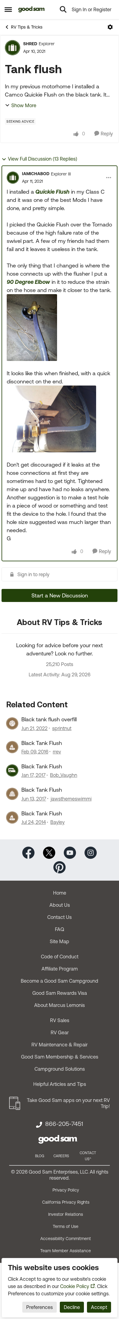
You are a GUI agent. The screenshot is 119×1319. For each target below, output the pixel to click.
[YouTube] (70, 852)
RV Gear (60, 1032)
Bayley (57, 822)
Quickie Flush (52, 192)
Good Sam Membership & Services (59, 1056)
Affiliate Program (59, 968)
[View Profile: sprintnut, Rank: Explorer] (12, 723)
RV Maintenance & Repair (59, 1044)
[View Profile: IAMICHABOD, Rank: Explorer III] (13, 178)
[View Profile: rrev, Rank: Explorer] (12, 747)
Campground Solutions (59, 1069)
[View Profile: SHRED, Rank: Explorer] (12, 47)
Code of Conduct (59, 956)
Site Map (59, 941)
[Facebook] (28, 852)
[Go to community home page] (31, 9)
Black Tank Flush (41, 743)
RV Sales (59, 1020)
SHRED (30, 43)
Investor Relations (65, 1214)
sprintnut (61, 728)
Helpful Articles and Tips (59, 1084)
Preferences (39, 1307)
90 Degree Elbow (28, 282)
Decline (72, 1307)
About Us (59, 905)
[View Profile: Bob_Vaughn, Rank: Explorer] (12, 770)
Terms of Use (65, 1226)
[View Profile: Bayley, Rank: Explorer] (12, 817)
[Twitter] (49, 852)
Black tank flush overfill (49, 719)
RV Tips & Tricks (26, 27)
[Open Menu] (110, 27)
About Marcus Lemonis (59, 1005)
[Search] (63, 9)
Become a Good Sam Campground (59, 981)
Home (59, 893)
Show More (23, 105)
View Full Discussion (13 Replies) (42, 158)
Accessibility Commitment (65, 1238)
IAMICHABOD (35, 173)
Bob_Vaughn (63, 775)
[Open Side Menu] (8, 9)
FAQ (59, 929)
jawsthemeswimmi (71, 798)
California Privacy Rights (65, 1202)
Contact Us (59, 917)
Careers (61, 1156)
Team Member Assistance (65, 1250)
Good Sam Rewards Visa (59, 993)
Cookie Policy (74, 1286)
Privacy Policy (65, 1190)
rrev (57, 751)
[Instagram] (90, 852)
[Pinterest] (59, 867)
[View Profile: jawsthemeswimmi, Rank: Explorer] (12, 794)
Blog (39, 1156)
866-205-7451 (64, 1124)
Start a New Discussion (59, 595)
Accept (99, 1307)
